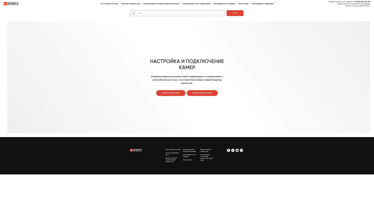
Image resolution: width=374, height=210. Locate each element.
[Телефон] (241, 151)
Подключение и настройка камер (196, 4)
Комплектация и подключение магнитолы (161, 4)
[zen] (237, 151)
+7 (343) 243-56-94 (362, 2)
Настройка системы (109, 4)
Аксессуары (243, 4)
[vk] (232, 151)
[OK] (228, 151)
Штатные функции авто (130, 4)
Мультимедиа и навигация (262, 4)
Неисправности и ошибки (224, 4)
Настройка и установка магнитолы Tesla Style (206, 157)
